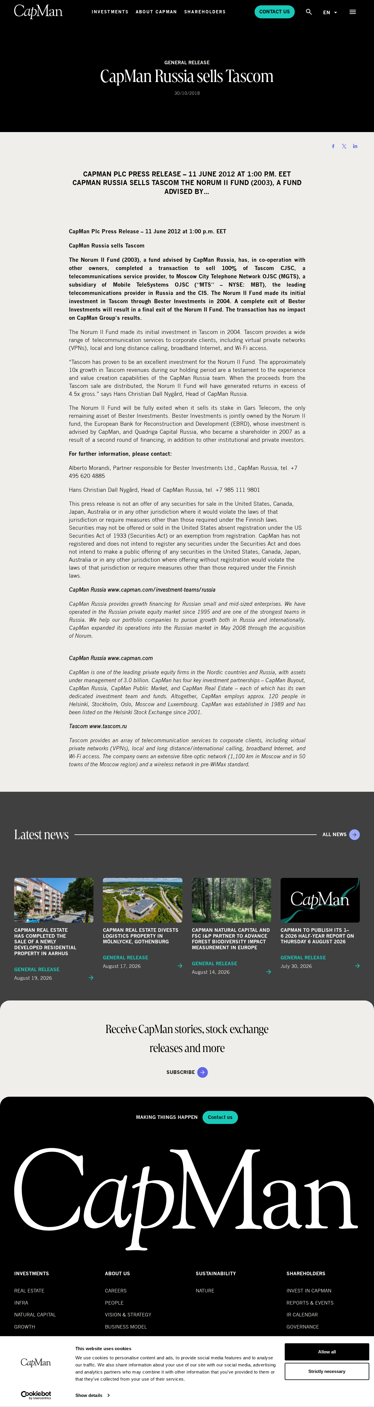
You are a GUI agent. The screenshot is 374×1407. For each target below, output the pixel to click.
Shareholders (205, 11)
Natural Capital (35, 1314)
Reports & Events (309, 1303)
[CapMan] (38, 12)
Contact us (274, 12)
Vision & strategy (128, 1314)
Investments (110, 11)
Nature (205, 1290)
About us (117, 1273)
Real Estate (29, 1290)
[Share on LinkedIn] (355, 146)
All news (335, 834)
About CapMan (156, 11)
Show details (88, 1395)
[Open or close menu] (353, 12)
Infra (21, 1303)
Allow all (327, 1351)
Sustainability (216, 1273)
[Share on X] (344, 146)
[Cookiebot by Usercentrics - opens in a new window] (36, 1395)
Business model (126, 1327)
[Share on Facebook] (333, 146)
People (114, 1303)
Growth (24, 1327)
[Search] (309, 12)
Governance (302, 1327)
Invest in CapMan (308, 1290)
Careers (116, 1290)
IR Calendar (302, 1314)
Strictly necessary (326, 1371)
